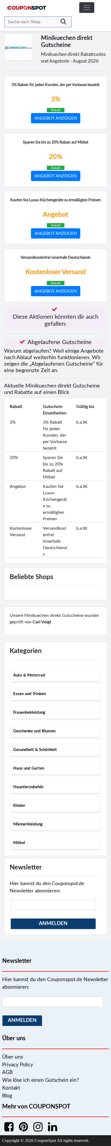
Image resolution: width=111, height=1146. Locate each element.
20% (55, 157)
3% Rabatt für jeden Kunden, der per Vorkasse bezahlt (55, 85)
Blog (7, 1096)
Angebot (55, 214)
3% (55, 99)
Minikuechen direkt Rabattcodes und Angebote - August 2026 (73, 58)
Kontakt (11, 1088)
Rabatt (55, 110)
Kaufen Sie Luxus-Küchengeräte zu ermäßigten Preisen (55, 200)
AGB (7, 1072)
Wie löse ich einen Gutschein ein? (40, 1080)
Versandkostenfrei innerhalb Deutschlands (55, 258)
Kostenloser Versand (56, 272)
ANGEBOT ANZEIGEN (55, 118)
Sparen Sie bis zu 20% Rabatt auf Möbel (55, 142)
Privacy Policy (17, 1064)
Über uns (12, 1057)
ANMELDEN (53, 923)
